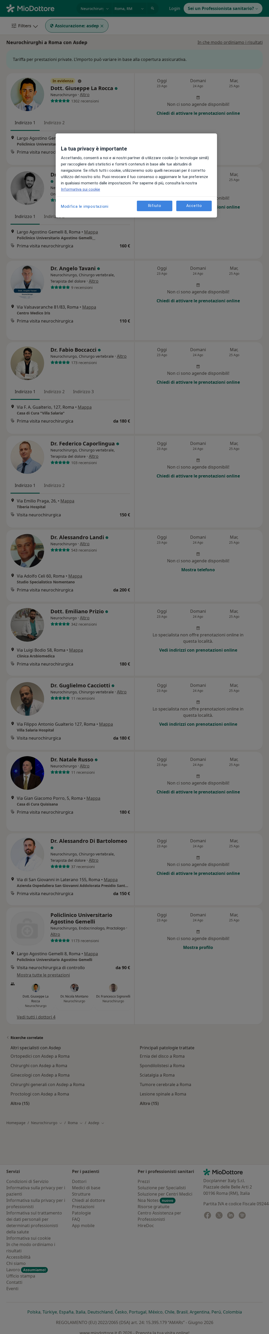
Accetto (194, 205)
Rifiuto (154, 205)
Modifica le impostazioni (84, 206)
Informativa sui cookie (80, 189)
